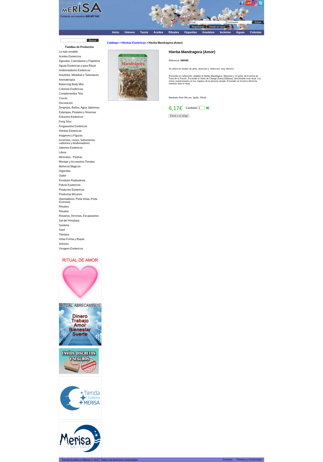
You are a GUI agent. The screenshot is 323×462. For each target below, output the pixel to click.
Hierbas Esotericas (70, 130)
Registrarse (198, 26)
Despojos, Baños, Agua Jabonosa (79, 107)
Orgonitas (64, 171)
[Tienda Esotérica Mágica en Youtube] (248, 4)
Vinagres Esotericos (71, 248)
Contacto (227, 459)
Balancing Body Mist (71, 84)
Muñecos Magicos (70, 166)
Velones (129, 32)
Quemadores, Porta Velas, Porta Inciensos (78, 200)
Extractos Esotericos (71, 116)
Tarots (144, 32)
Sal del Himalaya (69, 220)
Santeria (64, 225)
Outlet (62, 175)
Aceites (158, 32)
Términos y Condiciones (249, 459)
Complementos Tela (71, 93)
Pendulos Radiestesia (72, 180)
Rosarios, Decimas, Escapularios (79, 215)
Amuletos (208, 32)
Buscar (92, 40)
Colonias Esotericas (71, 89)
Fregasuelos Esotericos (73, 126)
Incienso (225, 32)
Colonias (255, 32)
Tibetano (64, 234)
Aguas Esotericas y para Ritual (77, 65)
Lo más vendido (68, 51)
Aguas (240, 32)
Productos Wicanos (70, 194)
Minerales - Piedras (70, 157)
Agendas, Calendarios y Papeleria (79, 61)
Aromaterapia (67, 79)
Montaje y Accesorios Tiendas (77, 161)
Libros (62, 152)
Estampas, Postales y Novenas (77, 112)
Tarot (62, 229)
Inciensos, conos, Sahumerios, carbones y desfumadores (77, 142)
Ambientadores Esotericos (74, 70)
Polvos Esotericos (69, 185)
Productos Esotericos (71, 189)
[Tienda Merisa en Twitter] (261, 5)
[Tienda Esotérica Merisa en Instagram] (254, 4)
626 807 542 (92, 16)
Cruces (63, 98)
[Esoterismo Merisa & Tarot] (80, 438)
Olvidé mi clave (217, 26)
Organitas (190, 32)
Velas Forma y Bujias (71, 239)
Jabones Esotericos (70, 147)
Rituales (174, 32)
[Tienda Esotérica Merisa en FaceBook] (241, 4)
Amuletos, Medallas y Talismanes (79, 75)
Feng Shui (65, 121)
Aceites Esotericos (70, 56)
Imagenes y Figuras (70, 135)
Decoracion (66, 103)
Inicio (115, 32)
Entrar (258, 22)
